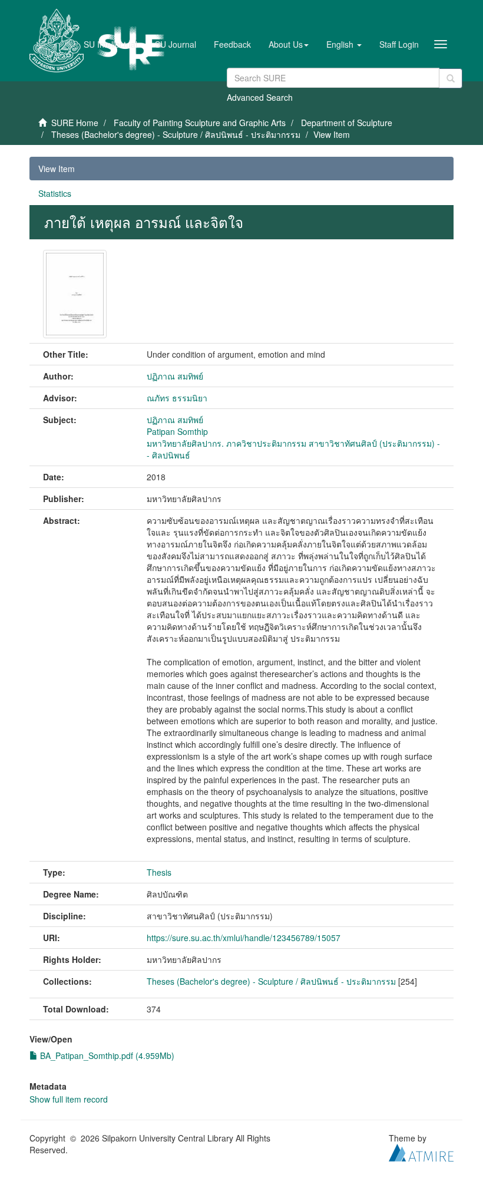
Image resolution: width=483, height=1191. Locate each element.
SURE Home (74, 122)
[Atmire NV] (421, 1151)
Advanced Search (260, 97)
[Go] (450, 78)
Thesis (159, 872)
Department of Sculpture (346, 122)
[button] (288, 44)
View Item (56, 168)
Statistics (54, 193)
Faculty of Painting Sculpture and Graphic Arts (200, 122)
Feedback (232, 44)
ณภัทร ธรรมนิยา (177, 398)
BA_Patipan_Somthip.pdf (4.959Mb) (106, 1055)
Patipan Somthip (177, 431)
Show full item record (68, 1099)
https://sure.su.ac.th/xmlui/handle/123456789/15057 (243, 937)
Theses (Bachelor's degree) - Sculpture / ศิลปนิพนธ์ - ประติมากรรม (175, 134)
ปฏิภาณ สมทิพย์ (175, 376)
